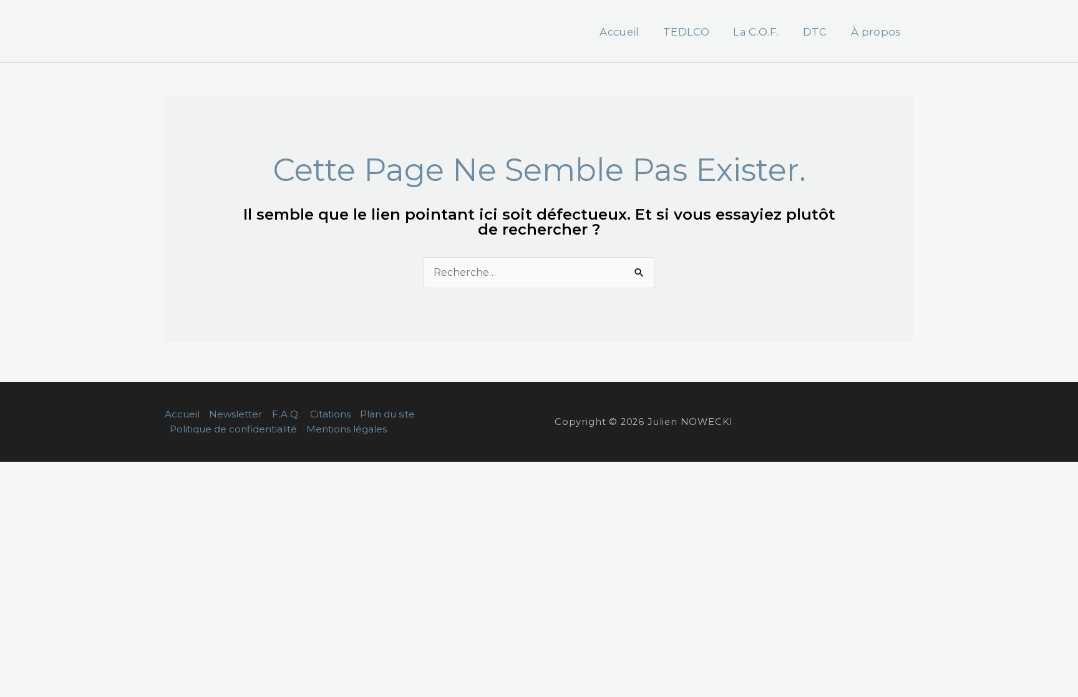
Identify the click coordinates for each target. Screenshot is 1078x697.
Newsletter (236, 414)
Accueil (619, 32)
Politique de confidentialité (233, 429)
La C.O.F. (756, 32)
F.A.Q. (286, 414)
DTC (815, 32)
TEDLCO (686, 32)
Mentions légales (346, 429)
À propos (876, 32)
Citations (330, 414)
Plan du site (387, 414)
